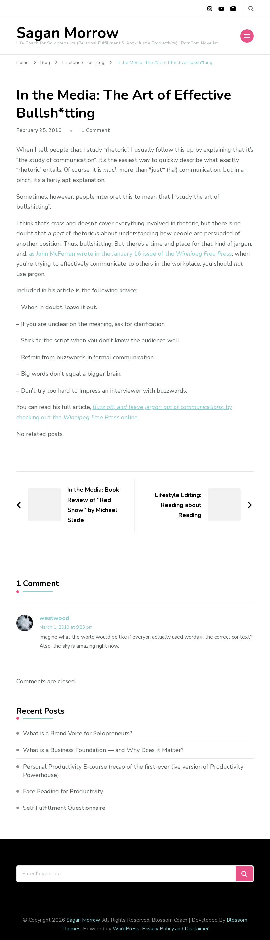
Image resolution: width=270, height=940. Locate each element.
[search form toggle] (251, 9)
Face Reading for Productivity (63, 791)
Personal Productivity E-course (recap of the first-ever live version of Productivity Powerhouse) (133, 771)
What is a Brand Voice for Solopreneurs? (77, 733)
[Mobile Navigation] (247, 36)
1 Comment (95, 130)
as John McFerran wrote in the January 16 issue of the (130, 254)
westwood (54, 618)
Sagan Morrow (67, 33)
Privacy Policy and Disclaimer (175, 928)
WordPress (126, 928)
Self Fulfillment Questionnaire (64, 808)
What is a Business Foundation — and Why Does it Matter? (103, 750)
